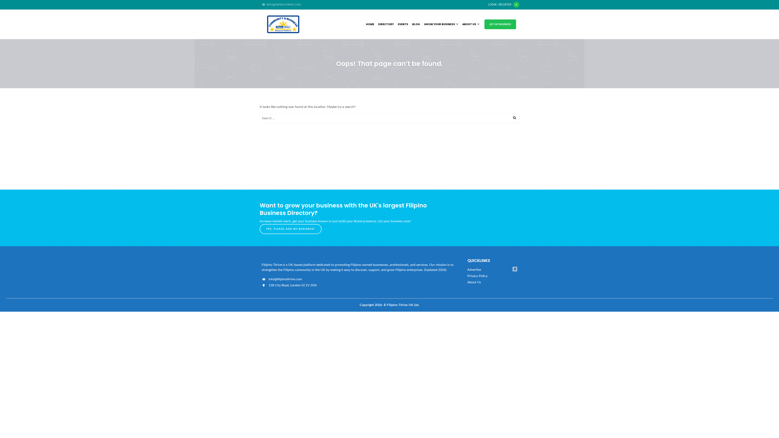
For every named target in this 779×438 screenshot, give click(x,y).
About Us (469, 24)
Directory (386, 24)
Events (403, 24)
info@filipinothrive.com (285, 279)
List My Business (500, 24)
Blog (416, 24)
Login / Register (499, 4)
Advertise (474, 269)
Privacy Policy (477, 276)
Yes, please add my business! (290, 229)
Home (370, 24)
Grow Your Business (439, 24)
